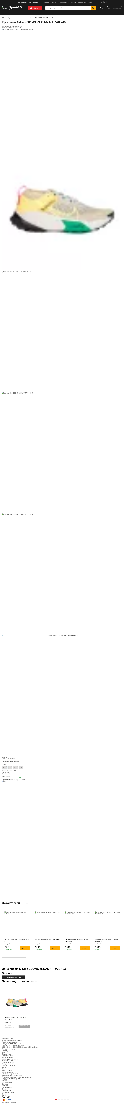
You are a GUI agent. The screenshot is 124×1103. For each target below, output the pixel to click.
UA (105, 2)
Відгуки (4, 26)
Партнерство (82, 2)
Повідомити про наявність (11, 762)
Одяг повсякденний (8, 1065)
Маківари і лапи (7, 1057)
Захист (4, 1052)
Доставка (46, 2)
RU (102, 2)
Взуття (4, 1069)
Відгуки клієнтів (63, 2)
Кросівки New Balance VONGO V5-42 (47, 939)
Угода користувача (8, 1092)
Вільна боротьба (7, 1072)
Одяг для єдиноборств (9, 1064)
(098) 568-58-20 (33, 2)
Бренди (4, 1080)
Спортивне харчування (10, 1074)
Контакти (73, 2)
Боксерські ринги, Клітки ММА (12, 1075)
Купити (23, 948)
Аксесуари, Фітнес (8, 1060)
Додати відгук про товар (13, 977)
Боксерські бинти (7, 1055)
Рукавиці (5, 1051)
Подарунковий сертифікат (11, 1079)
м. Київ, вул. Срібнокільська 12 (12, 1040)
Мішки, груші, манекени (10, 1059)
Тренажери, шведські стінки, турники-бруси (16, 1077)
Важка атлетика (7, 1070)
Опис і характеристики (14, 26)
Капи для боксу (7, 1054)
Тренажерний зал (8, 1062)
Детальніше (6, 776)
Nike (8, 772)
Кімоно (4, 1067)
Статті (90, 2)
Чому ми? (54, 2)
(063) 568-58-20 (22, 2)
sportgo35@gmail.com (30, 1047)
